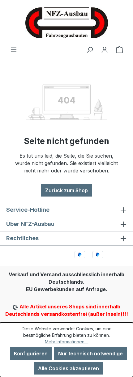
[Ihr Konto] (104, 49)
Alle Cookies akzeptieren (68, 368)
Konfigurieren (31, 353)
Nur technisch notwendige (90, 353)
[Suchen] (89, 49)
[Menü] (13, 49)
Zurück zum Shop (66, 190)
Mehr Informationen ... (66, 341)
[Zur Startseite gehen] (66, 22)
